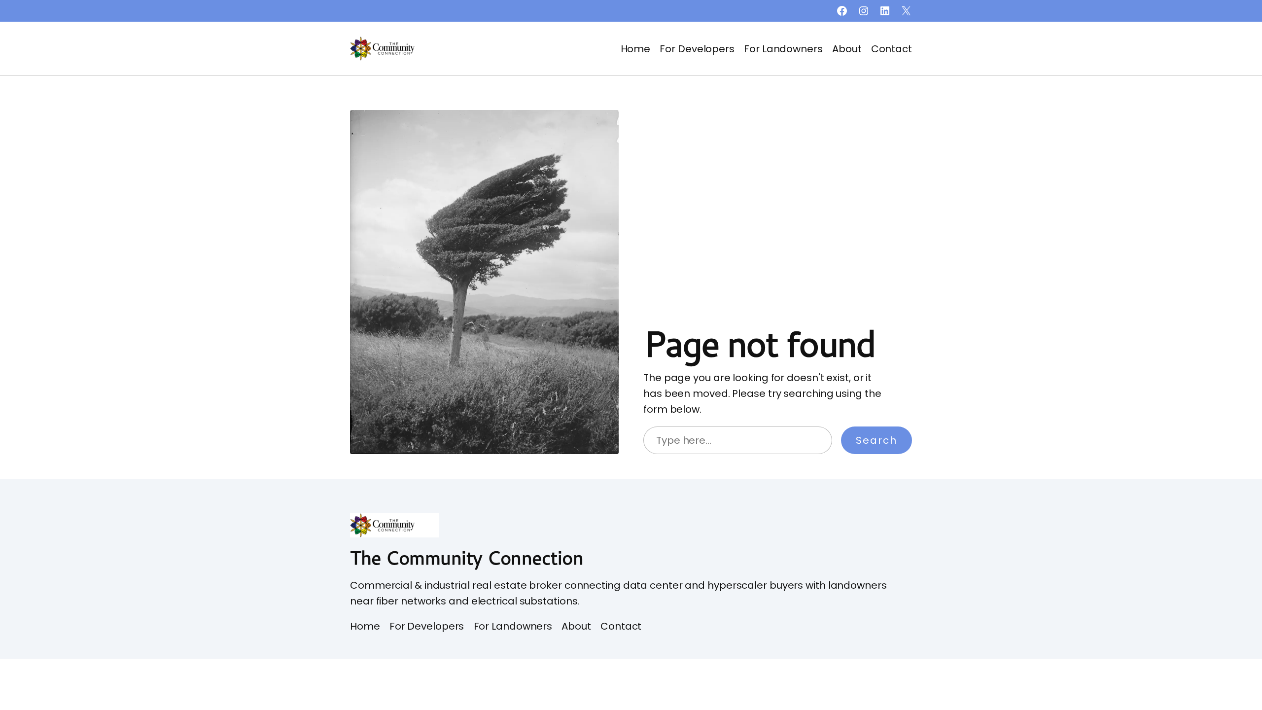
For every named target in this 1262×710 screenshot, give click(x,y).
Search (876, 440)
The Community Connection (466, 557)
